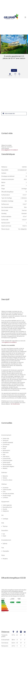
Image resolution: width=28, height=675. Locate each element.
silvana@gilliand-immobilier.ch (9, 150)
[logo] (10, 17)
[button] (1, 44)
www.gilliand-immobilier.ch (9, 342)
